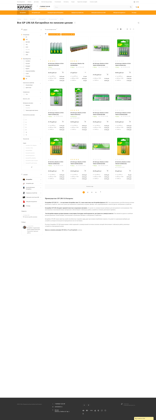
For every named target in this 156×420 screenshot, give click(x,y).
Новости (23, 211)
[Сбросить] (32, 167)
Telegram (88, 405)
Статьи (23, 222)
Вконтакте (84, 405)
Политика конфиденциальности (129, 404)
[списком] (130, 29)
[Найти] (131, 7)
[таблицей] (133, 29)
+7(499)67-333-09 (45, 6)
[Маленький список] (118, 29)
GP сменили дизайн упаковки (30, 217)
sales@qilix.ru (58, 406)
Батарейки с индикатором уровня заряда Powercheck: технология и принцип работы (33, 230)
